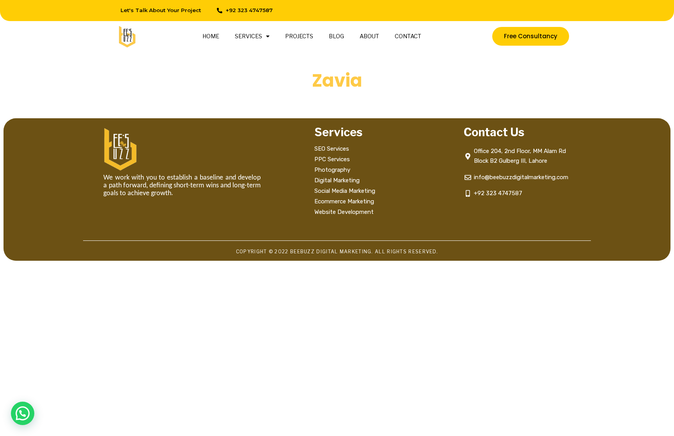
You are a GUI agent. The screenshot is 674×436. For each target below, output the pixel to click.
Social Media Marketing (345, 190)
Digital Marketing (337, 180)
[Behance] (531, 10)
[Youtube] (548, 10)
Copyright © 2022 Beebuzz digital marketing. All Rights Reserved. (337, 251)
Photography (332, 169)
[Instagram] (496, 10)
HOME (210, 36)
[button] (22, 413)
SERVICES (248, 36)
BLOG (336, 36)
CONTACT (408, 36)
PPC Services (332, 159)
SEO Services (331, 148)
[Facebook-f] (478, 10)
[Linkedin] (513, 10)
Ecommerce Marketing (344, 201)
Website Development (344, 211)
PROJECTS (299, 36)
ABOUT (369, 36)
